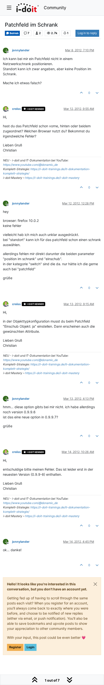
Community (55, 7)
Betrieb (14, 33)
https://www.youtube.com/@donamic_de (30, 164)
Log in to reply (87, 33)
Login (30, 647)
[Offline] (7, 108)
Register (15, 647)
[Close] (95, 584)
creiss (16, 109)
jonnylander (21, 50)
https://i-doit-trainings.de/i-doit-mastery (52, 178)
